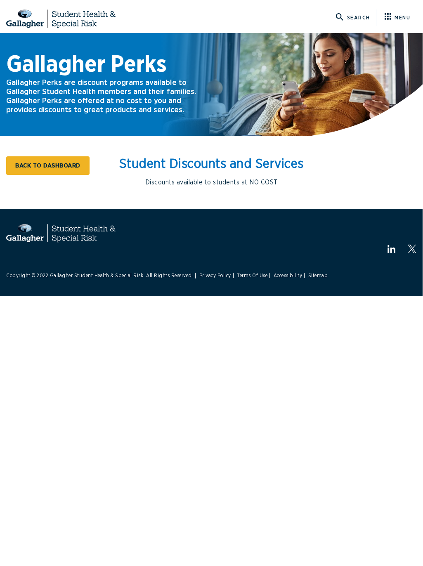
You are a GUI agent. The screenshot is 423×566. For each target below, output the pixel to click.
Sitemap (318, 275)
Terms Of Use (252, 275)
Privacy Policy (215, 275)
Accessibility (288, 275)
